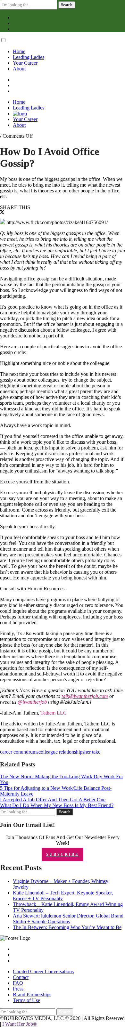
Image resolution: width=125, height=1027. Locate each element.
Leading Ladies (28, 57)
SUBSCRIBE (62, 854)
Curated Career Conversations (43, 971)
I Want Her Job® (19, 1024)
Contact (21, 977)
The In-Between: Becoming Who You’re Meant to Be (67, 927)
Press (18, 988)
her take (92, 752)
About (19, 68)
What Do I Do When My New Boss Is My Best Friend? (56, 805)
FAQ (18, 983)
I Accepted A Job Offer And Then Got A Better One (52, 799)
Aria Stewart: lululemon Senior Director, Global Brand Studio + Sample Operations (68, 918)
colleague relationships (61, 752)
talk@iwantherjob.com (85, 696)
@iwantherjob (32, 702)
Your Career (25, 63)
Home (19, 51)
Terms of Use (26, 1000)
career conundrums (19, 752)
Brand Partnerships (32, 994)
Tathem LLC (53, 713)
